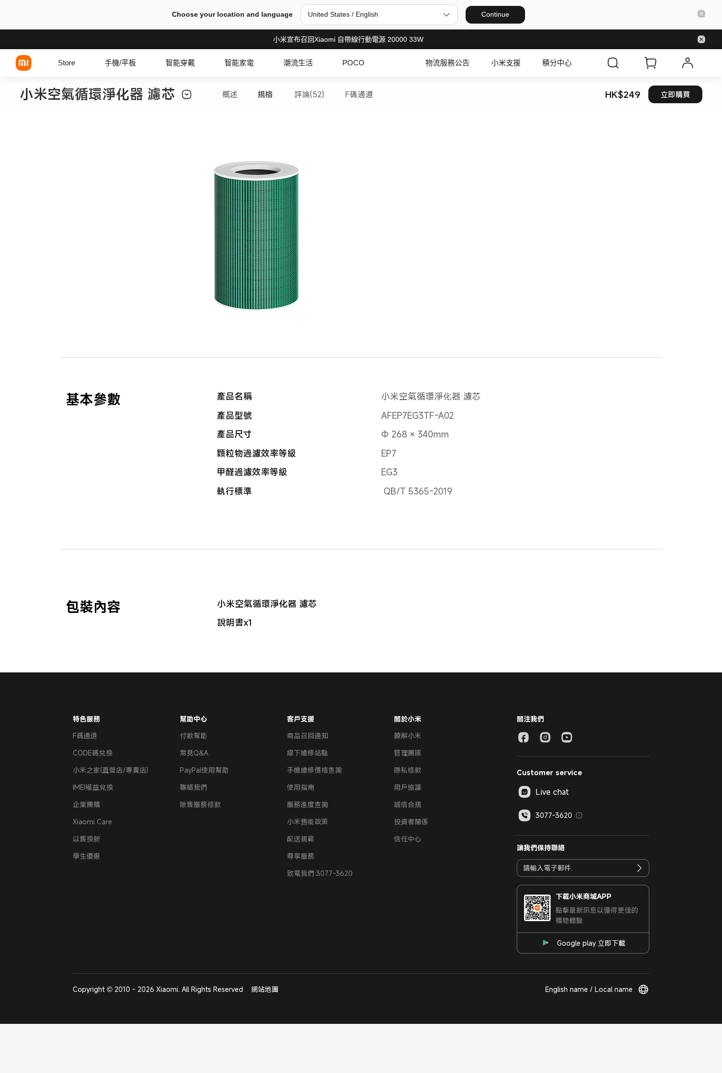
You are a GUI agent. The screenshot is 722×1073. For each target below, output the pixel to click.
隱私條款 (407, 770)
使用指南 (300, 787)
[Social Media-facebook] (523, 737)
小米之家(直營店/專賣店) (110, 770)
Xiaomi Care (92, 821)
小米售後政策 (307, 821)
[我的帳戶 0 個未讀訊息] (687, 63)
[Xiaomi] (23, 63)
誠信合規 (407, 804)
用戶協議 (407, 787)
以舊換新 (86, 838)
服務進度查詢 (307, 804)
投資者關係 (411, 821)
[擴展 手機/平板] (141, 63)
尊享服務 (300, 856)
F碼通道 (359, 94)
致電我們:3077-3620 (320, 873)
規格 (265, 94)
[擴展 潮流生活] (318, 63)
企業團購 (86, 804)
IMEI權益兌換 (93, 787)
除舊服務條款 (200, 804)
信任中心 (407, 838)
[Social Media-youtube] (567, 737)
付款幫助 (193, 735)
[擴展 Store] (80, 63)
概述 (230, 94)
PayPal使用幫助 (204, 770)
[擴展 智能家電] (259, 63)
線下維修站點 (307, 752)
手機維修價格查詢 (314, 770)
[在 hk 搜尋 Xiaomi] (613, 63)
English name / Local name (589, 989)
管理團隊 (407, 752)
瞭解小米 (407, 735)
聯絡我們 (193, 787)
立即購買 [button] (675, 94)
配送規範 (300, 838)
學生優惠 (86, 856)
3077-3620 (553, 815)
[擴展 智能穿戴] (200, 63)
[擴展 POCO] (369, 63)
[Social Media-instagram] (545, 737)
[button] (701, 14)
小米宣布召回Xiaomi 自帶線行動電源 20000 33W (348, 39)
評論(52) (309, 94)
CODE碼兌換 (92, 752)
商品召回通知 (307, 735)
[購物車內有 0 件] (650, 63)
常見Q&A (194, 752)
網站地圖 (264, 989)
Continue (495, 14)
